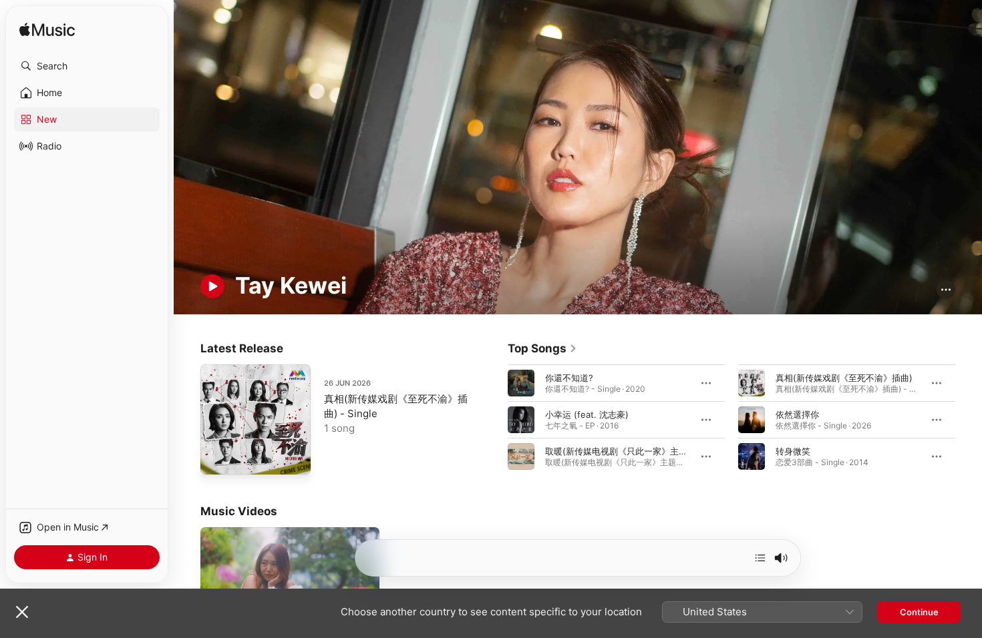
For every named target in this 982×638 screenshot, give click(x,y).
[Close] (22, 612)
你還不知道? (569, 377)
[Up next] (760, 558)
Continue (919, 612)
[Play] (212, 286)
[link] (542, 348)
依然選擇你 (797, 413)
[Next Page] (968, 419)
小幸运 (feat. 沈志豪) (587, 413)
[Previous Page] (494, 419)
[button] (87, 66)
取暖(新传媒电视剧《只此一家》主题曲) (622, 450)
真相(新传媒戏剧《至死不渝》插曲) (844, 377)
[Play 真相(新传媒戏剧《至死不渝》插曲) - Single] (217, 458)
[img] (47, 30)
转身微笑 (793, 450)
